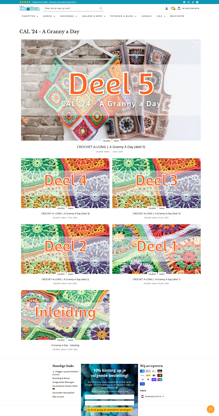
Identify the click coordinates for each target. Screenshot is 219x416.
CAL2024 (99, 151)
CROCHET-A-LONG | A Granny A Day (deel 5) (111, 146)
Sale (160, 16)
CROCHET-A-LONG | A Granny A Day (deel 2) (65, 279)
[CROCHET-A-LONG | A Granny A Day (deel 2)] (65, 249)
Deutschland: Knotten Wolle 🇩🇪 (65, 387)
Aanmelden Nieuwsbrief (63, 392)
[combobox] (74, 8)
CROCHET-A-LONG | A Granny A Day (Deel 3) (156, 213)
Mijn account (58, 396)
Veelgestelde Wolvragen (63, 382)
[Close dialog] (135, 366)
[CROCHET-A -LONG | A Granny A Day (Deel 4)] (65, 183)
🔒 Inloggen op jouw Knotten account (65, 373)
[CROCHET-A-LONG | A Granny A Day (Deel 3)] (156, 183)
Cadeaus (146, 16)
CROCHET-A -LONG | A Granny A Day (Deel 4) (65, 213)
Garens (48, 16)
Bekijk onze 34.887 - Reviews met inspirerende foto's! (54, 2)
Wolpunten (177, 16)
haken (106, 151)
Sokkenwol (67, 16)
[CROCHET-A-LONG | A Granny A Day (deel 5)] (111, 90)
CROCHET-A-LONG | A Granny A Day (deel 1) (156, 279)
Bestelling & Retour (61, 378)
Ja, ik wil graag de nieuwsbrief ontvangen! (109, 409)
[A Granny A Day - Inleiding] (65, 315)
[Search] (101, 8)
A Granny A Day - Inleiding (65, 345)
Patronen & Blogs (122, 16)
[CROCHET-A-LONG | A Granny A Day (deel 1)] (156, 249)
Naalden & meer (92, 16)
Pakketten (29, 16)
